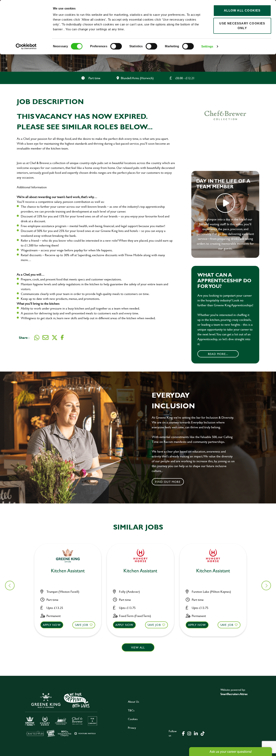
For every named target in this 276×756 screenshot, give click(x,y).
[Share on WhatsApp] (36, 338)
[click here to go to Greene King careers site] (61, 714)
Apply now (52, 625)
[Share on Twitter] (55, 338)
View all (138, 647)
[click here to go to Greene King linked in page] (196, 733)
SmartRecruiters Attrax (234, 694)
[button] (266, 585)
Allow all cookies (242, 10)
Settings (207, 46)
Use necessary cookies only (242, 26)
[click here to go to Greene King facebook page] (183, 733)
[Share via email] (45, 338)
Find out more (167, 482)
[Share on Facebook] (62, 337)
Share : (24, 337)
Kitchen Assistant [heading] (68, 571)
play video (225, 203)
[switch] (116, 46)
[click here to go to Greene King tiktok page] (202, 733)
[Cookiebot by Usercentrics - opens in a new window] (26, 46)
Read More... (218, 354)
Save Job (81, 625)
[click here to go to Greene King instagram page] (189, 733)
